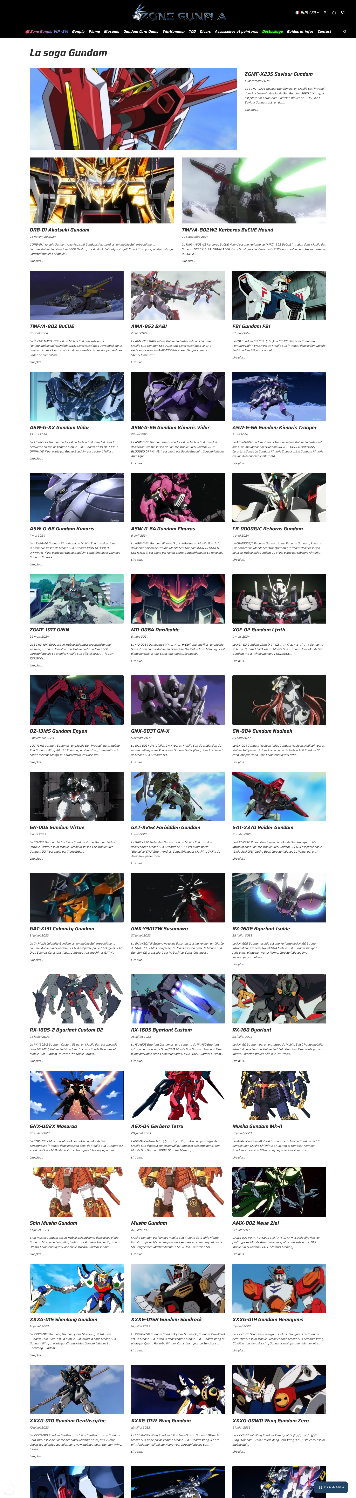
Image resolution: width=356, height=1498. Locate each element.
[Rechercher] (344, 31)
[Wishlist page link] (343, 13)
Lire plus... (251, 109)
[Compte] (325, 12)
